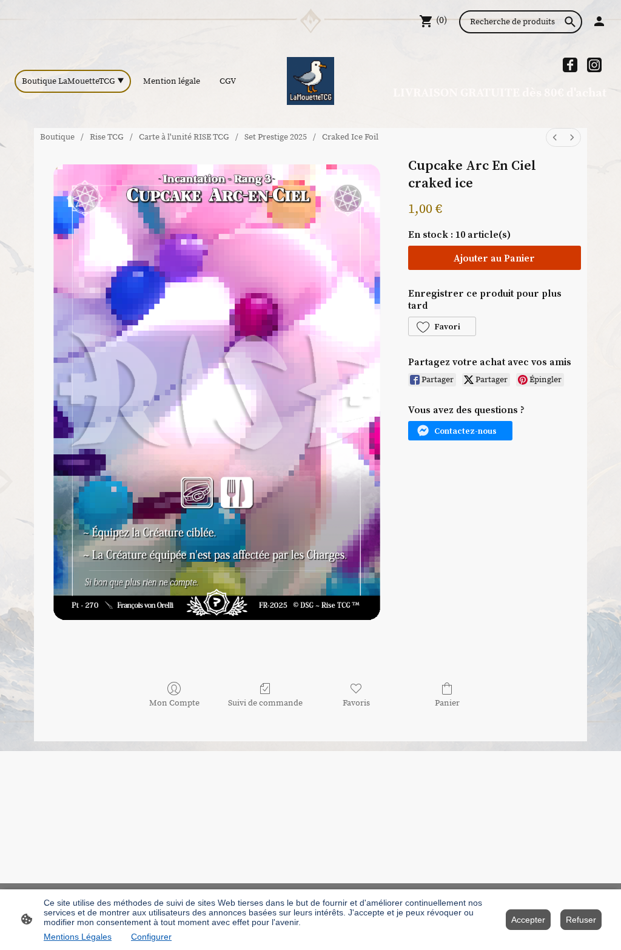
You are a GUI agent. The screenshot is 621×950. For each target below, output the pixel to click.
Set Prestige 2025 (275, 137)
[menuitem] (554, 137)
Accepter (528, 920)
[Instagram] (594, 65)
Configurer (151, 937)
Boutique (57, 137)
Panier (447, 703)
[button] (442, 326)
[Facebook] (570, 65)
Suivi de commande (265, 703)
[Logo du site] (311, 81)
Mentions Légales (78, 937)
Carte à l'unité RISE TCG (184, 137)
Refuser (581, 920)
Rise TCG (107, 137)
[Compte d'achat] (599, 21)
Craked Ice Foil (350, 137)
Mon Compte (174, 703)
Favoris (356, 703)
